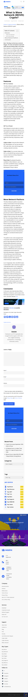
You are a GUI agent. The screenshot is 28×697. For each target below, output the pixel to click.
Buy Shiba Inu (5, 662)
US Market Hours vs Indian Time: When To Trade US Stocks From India (14, 450)
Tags (6, 474)
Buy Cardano (4, 664)
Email (5, 376)
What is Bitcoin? (5, 642)
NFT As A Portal (10, 36)
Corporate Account (6, 610)
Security (3, 633)
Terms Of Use (5, 593)
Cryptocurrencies (12, 24)
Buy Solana (4, 653)
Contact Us (4, 627)
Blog (3, 629)
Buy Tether (4, 658)
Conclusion (8, 39)
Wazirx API (4, 614)
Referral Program (5, 612)
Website (5, 383)
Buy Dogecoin (5, 660)
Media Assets (4, 590)
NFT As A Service (10, 34)
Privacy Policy (10, 398)
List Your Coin (5, 616)
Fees (3, 631)
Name (5, 370)
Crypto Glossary (5, 640)
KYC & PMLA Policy (6, 599)
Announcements (5, 586)
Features (7, 33)
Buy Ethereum (5, 651)
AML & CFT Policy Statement (8, 597)
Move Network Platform (11, 38)
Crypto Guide (4, 638)
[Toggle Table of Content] (16, 31)
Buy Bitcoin (4, 649)
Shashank (8, 20)
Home (5, 24)
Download (4, 608)
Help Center (4, 625)
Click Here (11, 308)
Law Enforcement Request (7, 636)
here (17, 296)
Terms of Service (18, 398)
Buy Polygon (4, 656)
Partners (3, 588)
